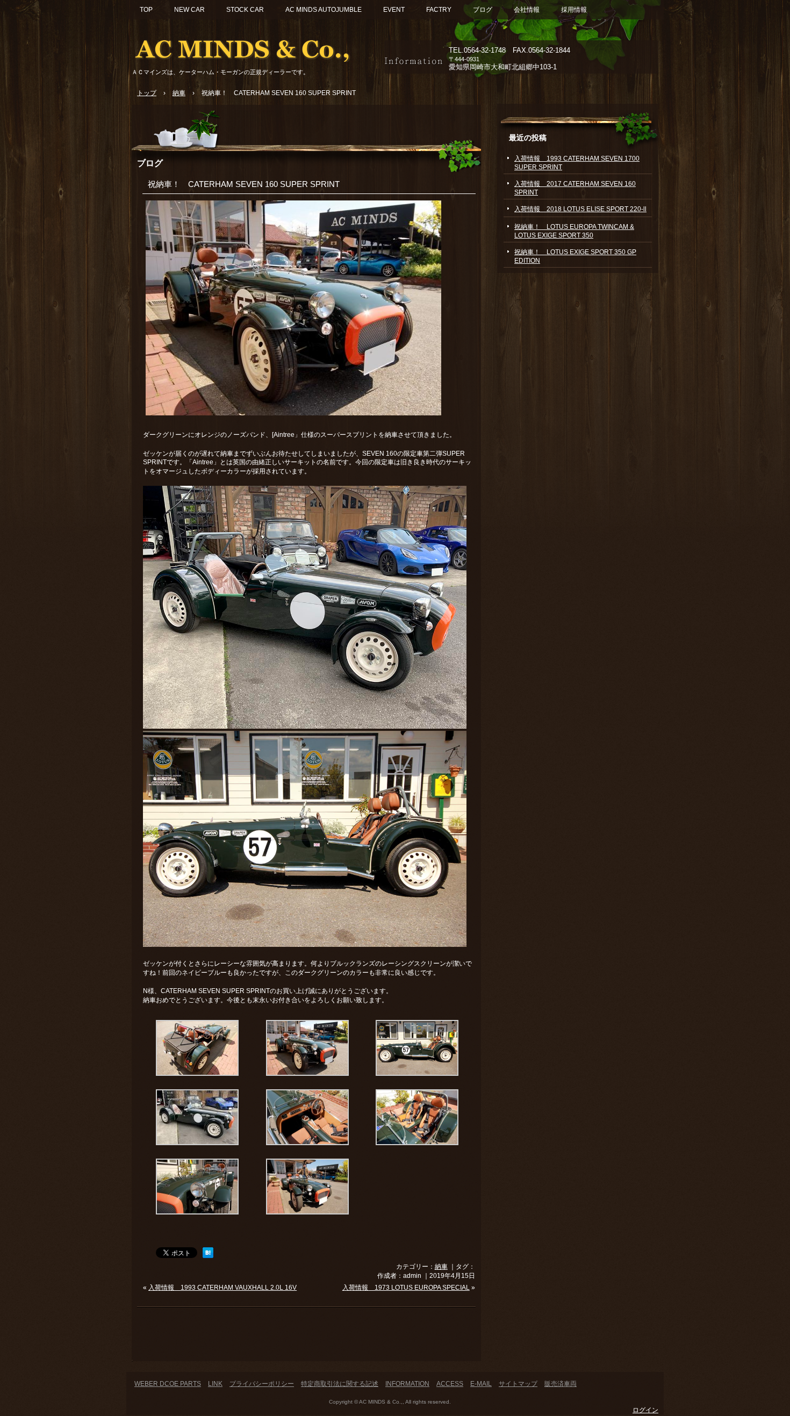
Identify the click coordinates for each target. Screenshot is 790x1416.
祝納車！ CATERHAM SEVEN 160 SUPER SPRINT (244, 184)
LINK (215, 1384)
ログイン (645, 1410)
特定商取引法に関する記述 (339, 1384)
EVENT (394, 9)
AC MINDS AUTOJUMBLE (323, 9)
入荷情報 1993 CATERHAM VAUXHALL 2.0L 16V (222, 1287)
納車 (441, 1266)
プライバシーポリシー (261, 1384)
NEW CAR (189, 9)
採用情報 (574, 9)
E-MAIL (481, 1384)
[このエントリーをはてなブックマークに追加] (208, 1256)
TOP (146, 9)
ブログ (482, 9)
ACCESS (449, 1384)
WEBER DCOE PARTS (167, 1384)
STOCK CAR (245, 9)
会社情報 (527, 9)
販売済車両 (560, 1384)
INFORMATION (407, 1384)
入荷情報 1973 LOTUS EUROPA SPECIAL (406, 1287)
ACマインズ (255, 47)
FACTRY (438, 9)
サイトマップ (518, 1384)
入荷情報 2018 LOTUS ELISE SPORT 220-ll (580, 209)
